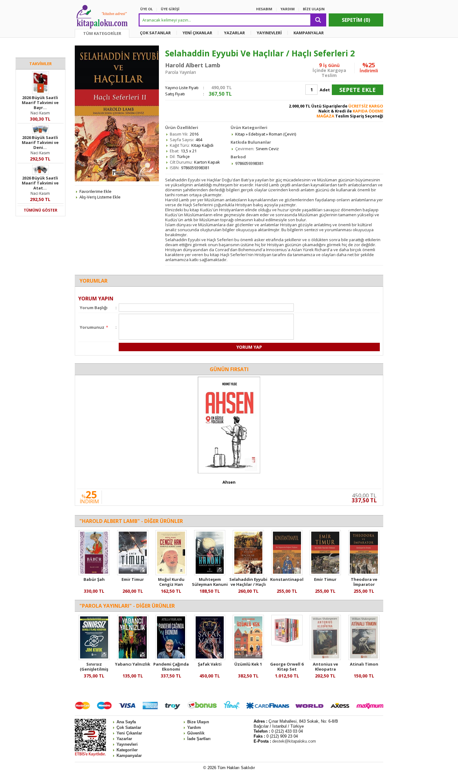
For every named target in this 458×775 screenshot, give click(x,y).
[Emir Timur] (132, 573)
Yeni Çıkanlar (129, 733)
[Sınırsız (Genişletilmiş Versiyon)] (94, 658)
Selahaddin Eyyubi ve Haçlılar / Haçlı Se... (248, 584)
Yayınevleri (127, 744)
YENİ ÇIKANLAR (197, 33)
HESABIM (264, 9)
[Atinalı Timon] (363, 658)
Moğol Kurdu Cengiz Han (171, 581)
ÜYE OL (146, 9)
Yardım (194, 727)
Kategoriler (127, 750)
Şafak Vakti (210, 664)
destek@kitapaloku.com (294, 741)
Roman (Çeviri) (282, 134)
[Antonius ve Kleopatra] (325, 658)
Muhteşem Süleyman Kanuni (210, 581)
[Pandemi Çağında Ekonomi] (171, 658)
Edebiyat (257, 134)
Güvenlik (195, 733)
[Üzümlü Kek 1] (248, 658)
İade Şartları (199, 738)
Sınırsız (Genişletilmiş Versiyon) (94, 669)
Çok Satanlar (129, 727)
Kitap (240, 134)
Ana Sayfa (126, 722)
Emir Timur (133, 579)
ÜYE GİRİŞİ (170, 9)
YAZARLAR (234, 33)
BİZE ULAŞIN (314, 9)
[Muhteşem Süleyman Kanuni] (209, 573)
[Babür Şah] (94, 573)
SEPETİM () (356, 20)
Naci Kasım (40, 113)
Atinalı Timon (364, 664)
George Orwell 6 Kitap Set (286, 666)
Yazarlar (124, 738)
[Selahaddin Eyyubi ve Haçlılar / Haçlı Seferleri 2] (248, 573)
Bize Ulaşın (198, 722)
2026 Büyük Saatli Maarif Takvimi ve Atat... (40, 183)
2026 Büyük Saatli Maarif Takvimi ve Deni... (40, 142)
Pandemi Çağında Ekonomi (171, 666)
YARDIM (287, 9)
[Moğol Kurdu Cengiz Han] (171, 573)
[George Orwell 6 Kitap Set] (287, 644)
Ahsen (229, 482)
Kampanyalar (129, 755)
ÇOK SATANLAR (155, 33)
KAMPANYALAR (308, 33)
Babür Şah (94, 579)
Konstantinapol (286, 579)
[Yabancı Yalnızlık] (132, 658)
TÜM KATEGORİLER (102, 33)
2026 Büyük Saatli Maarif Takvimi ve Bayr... (40, 102)
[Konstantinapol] (287, 573)
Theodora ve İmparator (364, 581)
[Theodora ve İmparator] (363, 573)
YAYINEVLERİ (269, 33)
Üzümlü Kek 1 (248, 664)
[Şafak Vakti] (209, 658)
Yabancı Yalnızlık (132, 664)
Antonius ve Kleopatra (325, 666)
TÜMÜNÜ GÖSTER (40, 210)
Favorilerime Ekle (95, 191)
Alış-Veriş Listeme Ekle (100, 197)
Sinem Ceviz (267, 148)
